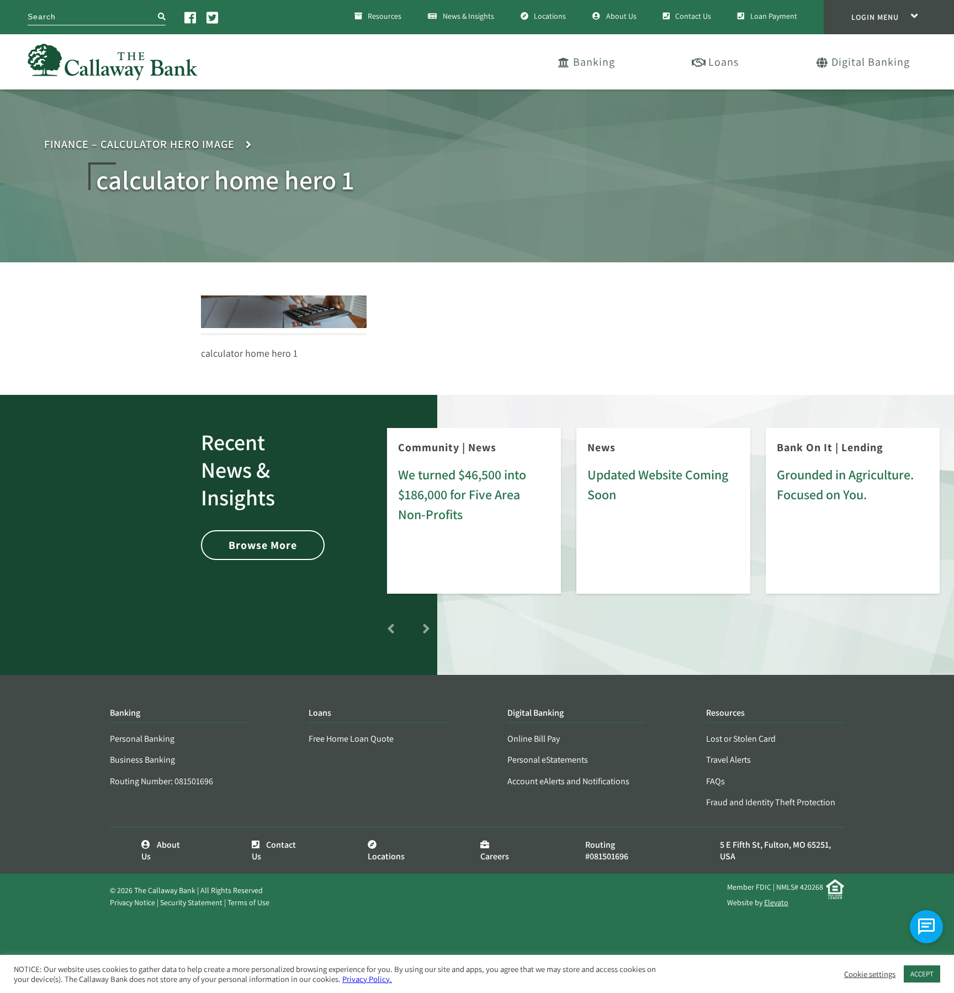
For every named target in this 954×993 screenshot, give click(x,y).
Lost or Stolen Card (741, 738)
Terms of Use (248, 902)
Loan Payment (773, 16)
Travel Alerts (728, 759)
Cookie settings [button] (869, 974)
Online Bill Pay (533, 738)
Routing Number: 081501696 (161, 781)
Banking (594, 62)
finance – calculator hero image (139, 144)
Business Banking (142, 759)
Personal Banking (142, 738)
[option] (474, 518)
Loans (723, 62)
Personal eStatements (547, 759)
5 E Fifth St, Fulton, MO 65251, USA (775, 850)
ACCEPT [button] (922, 974)
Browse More (263, 545)
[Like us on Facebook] (191, 17)
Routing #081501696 (606, 850)
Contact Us (693, 16)
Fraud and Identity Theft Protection (770, 802)
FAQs (715, 781)
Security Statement (191, 902)
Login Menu (875, 17)
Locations (550, 16)
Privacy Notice (132, 902)
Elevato (776, 902)
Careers (494, 856)
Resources (384, 16)
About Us (621, 16)
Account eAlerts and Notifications (568, 781)
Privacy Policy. (367, 979)
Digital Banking (870, 62)
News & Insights (468, 16)
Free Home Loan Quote (351, 738)
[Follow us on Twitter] (213, 17)
